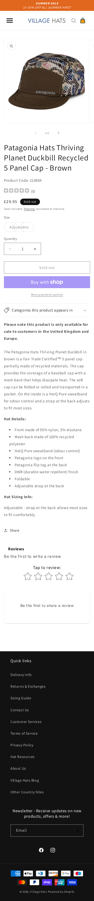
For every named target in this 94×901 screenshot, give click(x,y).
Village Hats (38, 891)
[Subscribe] (77, 830)
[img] (16, 191)
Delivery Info (21, 674)
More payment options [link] (47, 294)
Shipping (29, 209)
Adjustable (21, 228)
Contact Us (19, 710)
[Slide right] (58, 133)
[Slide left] (35, 133)
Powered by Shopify (61, 891)
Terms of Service (24, 733)
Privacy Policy (21, 745)
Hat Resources (22, 756)
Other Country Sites (27, 792)
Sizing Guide (20, 698)
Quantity (10, 238)
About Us (18, 768)
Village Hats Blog (24, 780)
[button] (10, 20)
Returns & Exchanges (27, 686)
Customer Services (26, 721)
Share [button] (15, 530)
